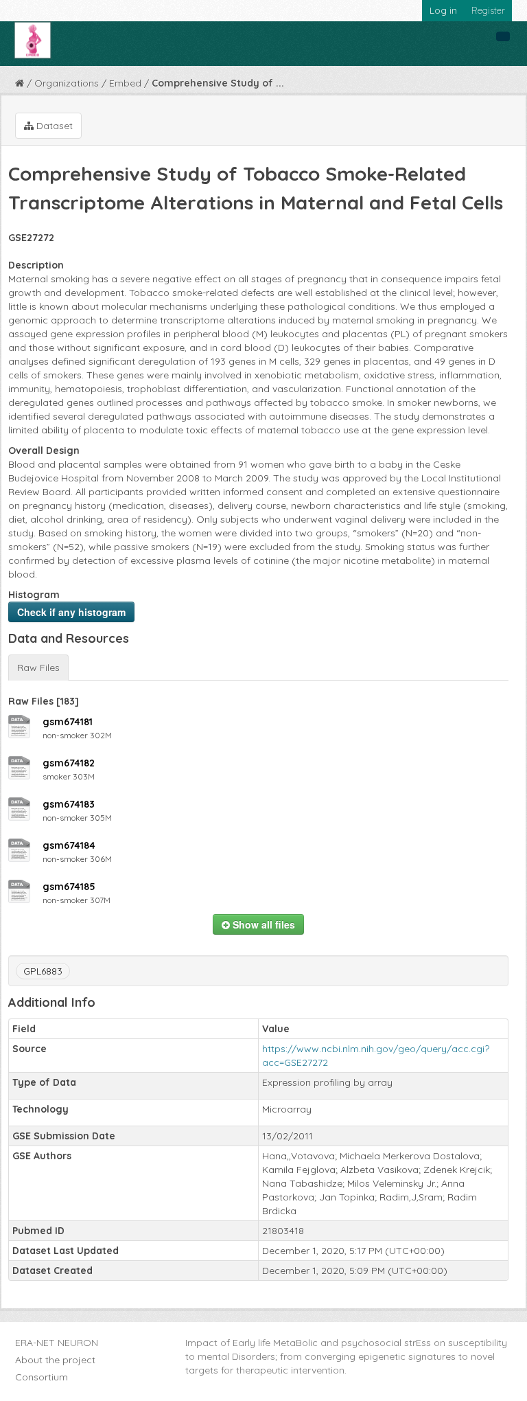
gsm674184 (69, 845)
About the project (55, 1360)
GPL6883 (42, 971)
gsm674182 (69, 763)
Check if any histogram (71, 612)
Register (488, 10)
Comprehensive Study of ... (218, 83)
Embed (125, 83)
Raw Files (38, 667)
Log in (443, 10)
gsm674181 (68, 722)
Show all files (262, 924)
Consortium (41, 1377)
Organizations (66, 83)
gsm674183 (69, 804)
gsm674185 (69, 886)
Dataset (53, 125)
